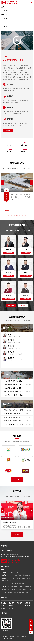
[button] (3, 182)
